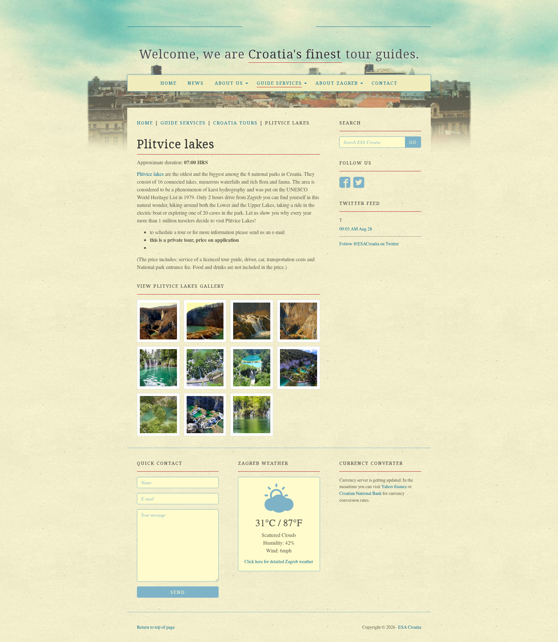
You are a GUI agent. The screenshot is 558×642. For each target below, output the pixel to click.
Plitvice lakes (150, 173)
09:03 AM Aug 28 (355, 229)
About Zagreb (336, 83)
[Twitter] (358, 182)
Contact (385, 83)
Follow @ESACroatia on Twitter (369, 244)
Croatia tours (235, 123)
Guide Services (279, 83)
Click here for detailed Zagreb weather (278, 561)
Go (413, 142)
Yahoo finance (394, 486)
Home (168, 83)
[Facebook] (344, 182)
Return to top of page (156, 627)
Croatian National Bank (360, 493)
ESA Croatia (279, 30)
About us (229, 83)
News (196, 83)
